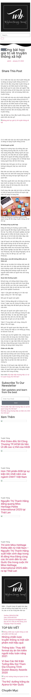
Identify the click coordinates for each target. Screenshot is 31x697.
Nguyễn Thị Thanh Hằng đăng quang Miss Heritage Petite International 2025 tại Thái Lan (15, 507)
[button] (15, 41)
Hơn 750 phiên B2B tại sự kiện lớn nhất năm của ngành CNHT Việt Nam (15, 474)
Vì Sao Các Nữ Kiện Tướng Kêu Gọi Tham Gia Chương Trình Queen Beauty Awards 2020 (14, 667)
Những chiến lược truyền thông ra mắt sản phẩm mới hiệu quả (15, 640)
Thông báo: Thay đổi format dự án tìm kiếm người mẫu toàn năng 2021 (14, 652)
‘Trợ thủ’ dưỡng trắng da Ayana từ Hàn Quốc (15, 683)
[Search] (2, 38)
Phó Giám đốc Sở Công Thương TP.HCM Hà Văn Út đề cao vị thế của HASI (15, 444)
